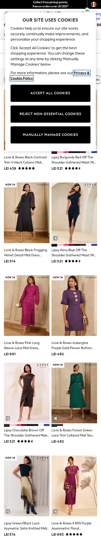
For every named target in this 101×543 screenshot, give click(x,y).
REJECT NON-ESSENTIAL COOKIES (50, 114)
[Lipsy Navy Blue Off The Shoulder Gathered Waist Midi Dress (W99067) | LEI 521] (74, 212)
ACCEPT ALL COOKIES (50, 93)
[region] (50, 81)
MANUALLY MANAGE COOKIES (50, 135)
